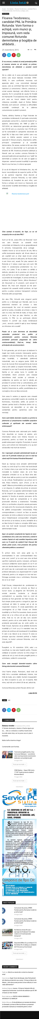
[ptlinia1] (19, 797)
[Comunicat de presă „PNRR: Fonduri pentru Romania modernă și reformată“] (7, 910)
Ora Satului (10, 9)
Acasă (4, 9)
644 (9, 700)
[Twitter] (9, 55)
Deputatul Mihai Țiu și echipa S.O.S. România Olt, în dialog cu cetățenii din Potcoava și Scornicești (25, 945)
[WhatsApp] (18, 55)
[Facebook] (4, 55)
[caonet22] (19, 851)
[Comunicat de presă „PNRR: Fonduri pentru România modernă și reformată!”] (7, 921)
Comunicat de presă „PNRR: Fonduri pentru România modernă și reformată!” (25, 921)
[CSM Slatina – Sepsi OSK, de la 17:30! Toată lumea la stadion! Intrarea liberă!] (7, 773)
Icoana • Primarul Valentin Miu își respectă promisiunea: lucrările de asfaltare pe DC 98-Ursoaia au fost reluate (19, 990)
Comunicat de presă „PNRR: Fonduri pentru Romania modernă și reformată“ (25, 910)
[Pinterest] (14, 55)
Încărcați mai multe (18, 764)
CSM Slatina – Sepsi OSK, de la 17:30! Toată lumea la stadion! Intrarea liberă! (24, 772)
